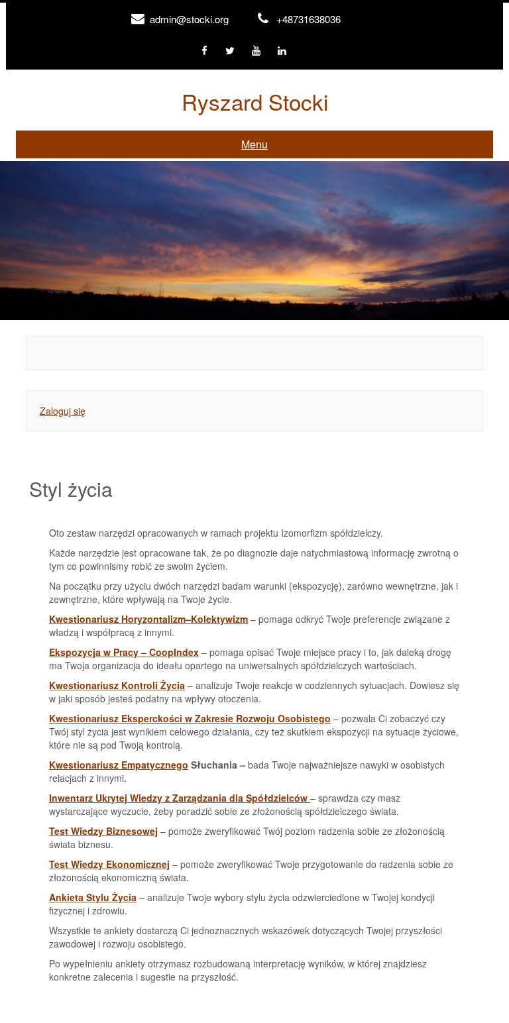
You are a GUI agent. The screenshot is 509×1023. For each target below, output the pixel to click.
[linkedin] (282, 51)
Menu (254, 144)
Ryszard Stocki (255, 101)
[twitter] (230, 51)
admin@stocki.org (189, 19)
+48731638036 (308, 19)
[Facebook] (204, 51)
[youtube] (256, 51)
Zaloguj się (62, 410)
